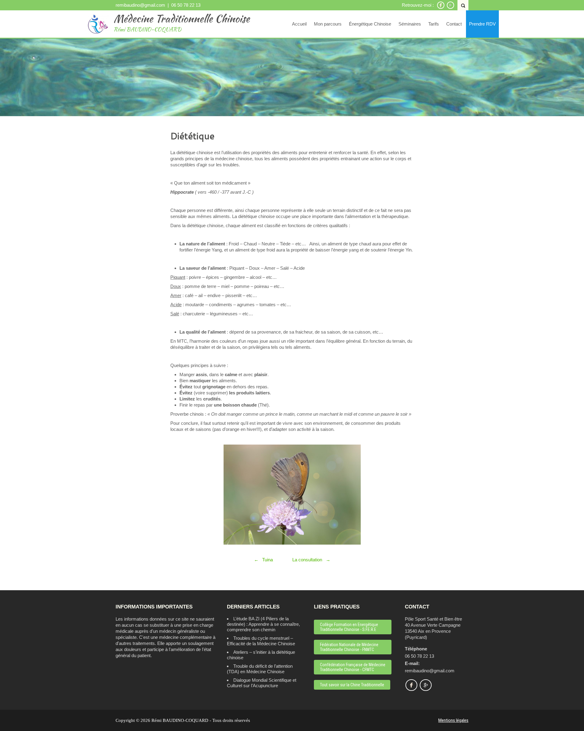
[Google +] (450, 7)
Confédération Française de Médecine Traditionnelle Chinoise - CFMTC (352, 667)
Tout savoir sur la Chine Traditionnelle (352, 684)
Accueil (299, 23)
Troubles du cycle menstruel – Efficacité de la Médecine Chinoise (261, 641)
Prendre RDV (482, 23)
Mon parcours (328, 23)
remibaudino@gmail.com (140, 5)
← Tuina (264, 559)
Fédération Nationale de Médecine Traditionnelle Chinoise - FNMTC (349, 647)
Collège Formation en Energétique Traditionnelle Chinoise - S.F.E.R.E (349, 627)
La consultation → (311, 559)
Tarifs (433, 23)
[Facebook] (440, 7)
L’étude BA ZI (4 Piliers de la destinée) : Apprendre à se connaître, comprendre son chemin (263, 624)
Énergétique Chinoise (370, 23)
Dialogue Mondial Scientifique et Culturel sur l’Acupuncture (261, 682)
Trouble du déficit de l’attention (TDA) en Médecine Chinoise (260, 668)
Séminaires (409, 23)
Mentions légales (453, 720)
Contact (454, 23)
